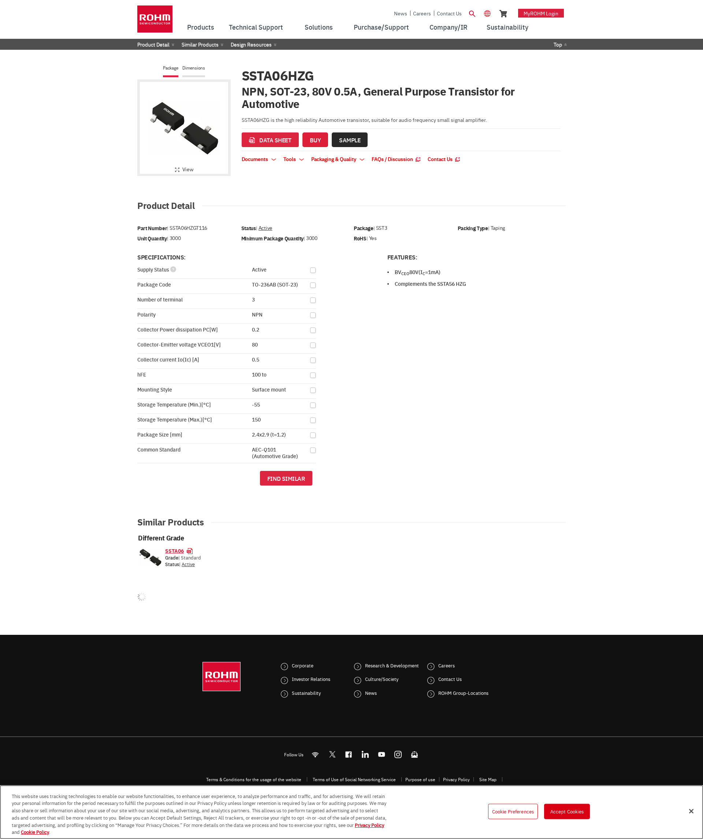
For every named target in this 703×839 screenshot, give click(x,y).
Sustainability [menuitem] (507, 26)
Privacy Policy (456, 779)
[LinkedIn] (365, 754)
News (400, 13)
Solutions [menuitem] (319, 26)
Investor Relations (311, 678)
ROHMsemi (332, 754)
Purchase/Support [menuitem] (381, 26)
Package (170, 68)
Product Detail (153, 44)
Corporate (302, 665)
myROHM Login (541, 13)
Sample (349, 140)
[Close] (691, 811)
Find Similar (286, 478)
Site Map (487, 779)
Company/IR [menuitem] (448, 26)
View (188, 169)
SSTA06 (174, 550)
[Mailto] (414, 754)
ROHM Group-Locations (463, 692)
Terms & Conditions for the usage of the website (253, 779)
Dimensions (193, 68)
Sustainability (306, 692)
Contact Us (449, 13)
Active (265, 227)
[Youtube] (381, 754)
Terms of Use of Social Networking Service (354, 779)
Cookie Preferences (513, 811)
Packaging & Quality (334, 158)
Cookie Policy (35, 831)
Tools (290, 158)
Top (558, 44)
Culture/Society (381, 678)
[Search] (472, 13)
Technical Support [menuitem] (256, 26)
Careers (422, 13)
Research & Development (392, 665)
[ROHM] (154, 21)
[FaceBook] (348, 754)
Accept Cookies (567, 811)
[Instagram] (398, 754)
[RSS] (315, 754)
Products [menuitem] (200, 26)
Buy (315, 140)
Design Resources (251, 44)
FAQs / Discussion (393, 158)
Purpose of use (420, 779)
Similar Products (200, 44)
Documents (255, 158)
